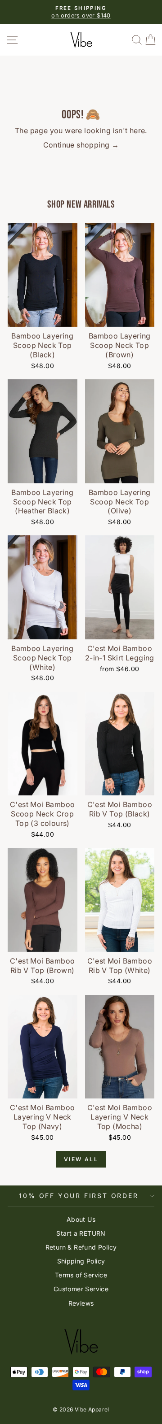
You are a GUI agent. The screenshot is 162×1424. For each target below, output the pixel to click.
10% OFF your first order (78, 1195)
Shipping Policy (81, 1261)
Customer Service (81, 1289)
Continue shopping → (81, 144)
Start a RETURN (81, 1233)
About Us (81, 1219)
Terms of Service (81, 1275)
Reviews (81, 1303)
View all (81, 1159)
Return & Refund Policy (81, 1247)
